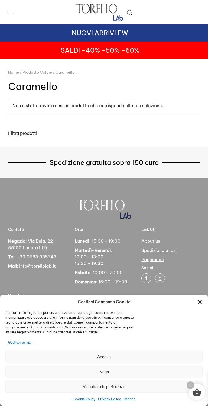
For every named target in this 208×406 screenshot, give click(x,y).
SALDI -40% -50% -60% (100, 50)
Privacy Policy (109, 399)
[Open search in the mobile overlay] (129, 12)
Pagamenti (152, 259)
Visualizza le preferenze (104, 386)
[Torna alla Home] (99, 12)
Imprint (129, 399)
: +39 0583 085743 (32, 257)
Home (13, 72)
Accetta (104, 356)
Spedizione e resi (159, 250)
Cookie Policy (84, 399)
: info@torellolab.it (32, 266)
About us (150, 241)
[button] (200, 302)
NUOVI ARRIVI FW (100, 33)
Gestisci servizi (19, 342)
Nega (104, 371)
